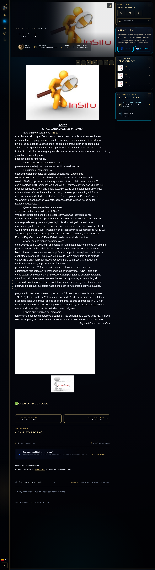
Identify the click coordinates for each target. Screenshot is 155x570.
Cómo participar (99, 454)
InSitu (33, 28)
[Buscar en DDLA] (120, 21)
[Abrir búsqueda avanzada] (148, 21)
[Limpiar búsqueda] (54, 482)
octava (59, 136)
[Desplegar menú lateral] (7, 4)
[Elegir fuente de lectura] (94, 62)
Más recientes (74, 482)
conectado (40, 469)
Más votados (94, 482)
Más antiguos (85, 482)
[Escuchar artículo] (100, 62)
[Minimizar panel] (149, 5)
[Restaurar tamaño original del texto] (89, 62)
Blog (18, 28)
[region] (134, 284)
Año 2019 (25, 28)
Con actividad (105, 482)
